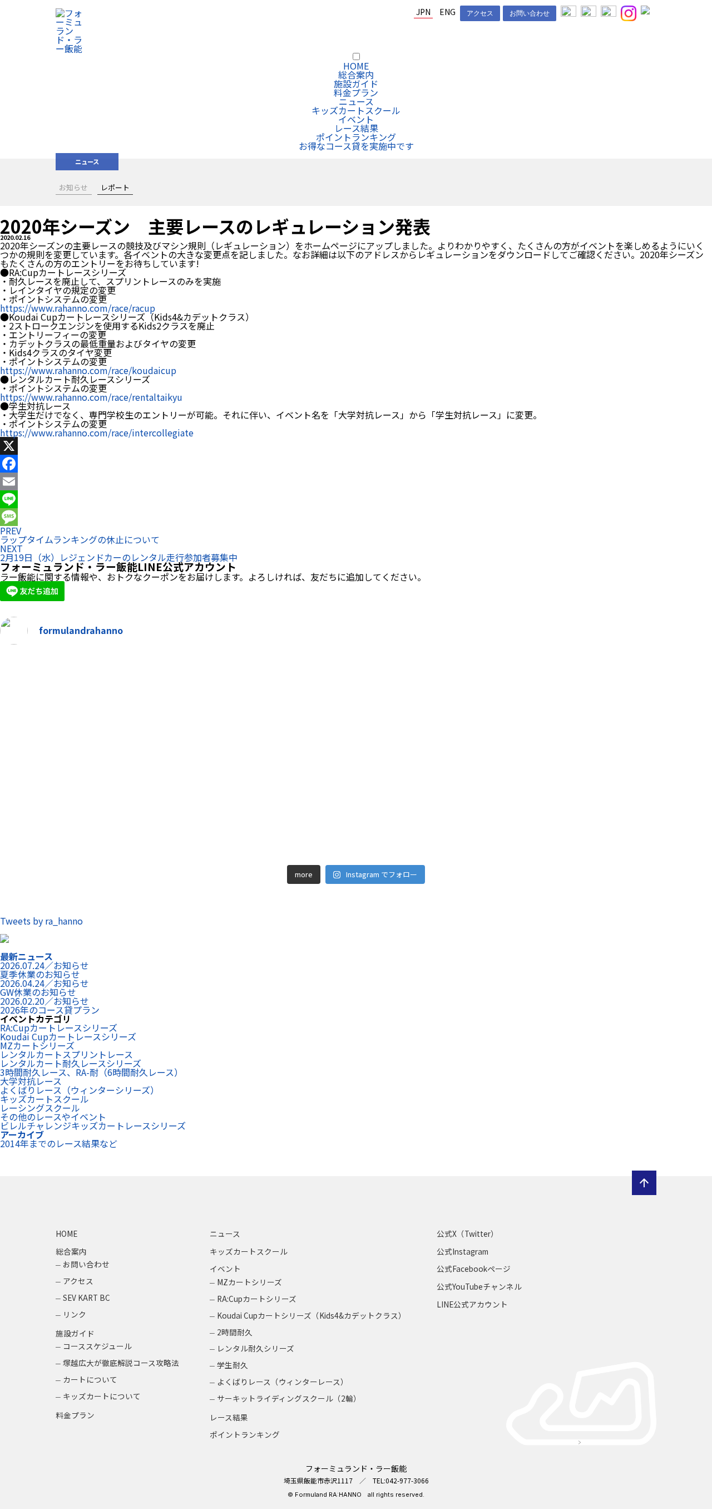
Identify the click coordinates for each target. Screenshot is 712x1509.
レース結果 (356, 128)
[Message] (356, 517)
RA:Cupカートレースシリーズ (58, 1027)
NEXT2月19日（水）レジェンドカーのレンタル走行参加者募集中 (119, 553)
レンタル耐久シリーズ (255, 1348)
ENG (447, 11)
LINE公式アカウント (472, 1304)
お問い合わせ (530, 13)
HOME (356, 65)
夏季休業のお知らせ (44, 970)
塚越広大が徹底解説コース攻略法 (121, 1362)
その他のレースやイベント (53, 1116)
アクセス (480, 13)
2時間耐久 (235, 1332)
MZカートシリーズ (37, 1045)
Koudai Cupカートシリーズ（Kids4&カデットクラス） (311, 1315)
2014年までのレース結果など (58, 1143)
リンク (74, 1314)
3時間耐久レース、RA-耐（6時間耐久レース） (91, 1072)
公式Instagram (462, 1251)
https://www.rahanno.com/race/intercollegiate (97, 432)
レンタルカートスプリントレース (66, 1054)
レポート (115, 187)
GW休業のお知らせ (44, 987)
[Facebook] (356, 464)
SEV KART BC (86, 1297)
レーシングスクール (40, 1107)
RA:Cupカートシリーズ (256, 1298)
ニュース (356, 101)
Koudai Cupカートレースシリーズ (68, 1036)
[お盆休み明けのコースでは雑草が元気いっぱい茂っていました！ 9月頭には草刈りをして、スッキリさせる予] (176, 757)
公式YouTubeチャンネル (479, 1286)
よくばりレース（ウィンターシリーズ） (79, 1090)
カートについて (90, 1379)
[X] (356, 446)
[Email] (356, 481)
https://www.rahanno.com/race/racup (77, 307)
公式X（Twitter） (467, 1233)
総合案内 (356, 74)
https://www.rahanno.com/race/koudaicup (88, 370)
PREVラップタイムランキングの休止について (80, 535)
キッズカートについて (102, 1396)
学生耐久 (232, 1364)
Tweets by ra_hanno (41, 920)
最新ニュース (26, 956)
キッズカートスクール (356, 110)
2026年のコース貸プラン (50, 1005)
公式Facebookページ (474, 1268)
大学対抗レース (31, 1081)
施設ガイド (356, 83)
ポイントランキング (356, 137)
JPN (423, 11)
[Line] (356, 499)
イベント (356, 119)
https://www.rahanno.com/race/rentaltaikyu (91, 397)
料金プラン (356, 92)
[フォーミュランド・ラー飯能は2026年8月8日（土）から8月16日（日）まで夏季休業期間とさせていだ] (535, 757)
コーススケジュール (97, 1345)
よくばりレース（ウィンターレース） (282, 1381)
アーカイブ (22, 1134)
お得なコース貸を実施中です (356, 146)
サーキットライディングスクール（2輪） (289, 1398)
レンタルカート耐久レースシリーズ (70, 1063)
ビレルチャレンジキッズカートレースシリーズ (93, 1125)
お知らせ (73, 187)
